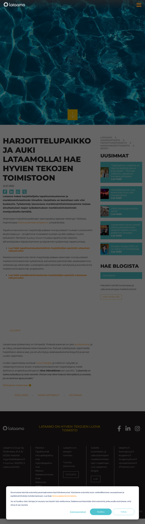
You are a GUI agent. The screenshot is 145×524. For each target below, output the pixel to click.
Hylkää (124, 512)
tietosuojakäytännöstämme (64, 496)
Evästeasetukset (78, 512)
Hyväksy (101, 512)
